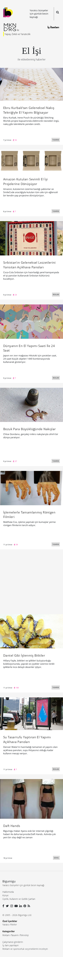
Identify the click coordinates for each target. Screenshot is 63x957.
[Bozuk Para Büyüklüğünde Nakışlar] (31, 404)
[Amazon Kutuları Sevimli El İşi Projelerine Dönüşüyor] (31, 160)
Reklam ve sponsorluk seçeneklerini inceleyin (25, 948)
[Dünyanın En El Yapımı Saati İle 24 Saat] (31, 321)
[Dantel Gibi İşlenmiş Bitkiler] (31, 631)
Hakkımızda (8, 891)
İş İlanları (53, 27)
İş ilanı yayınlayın (10, 945)
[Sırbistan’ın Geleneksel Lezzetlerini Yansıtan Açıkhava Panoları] (31, 238)
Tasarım (15, 935)
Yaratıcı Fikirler (9, 924)
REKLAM (56, 294)
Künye (5, 895)
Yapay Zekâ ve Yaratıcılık (17, 34)
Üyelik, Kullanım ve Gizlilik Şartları (18, 898)
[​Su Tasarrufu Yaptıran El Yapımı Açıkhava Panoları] (31, 713)
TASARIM (55, 140)
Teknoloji (24, 935)
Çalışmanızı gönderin (12, 941)
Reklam (6, 935)
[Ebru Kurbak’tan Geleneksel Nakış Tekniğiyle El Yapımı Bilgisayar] (31, 84)
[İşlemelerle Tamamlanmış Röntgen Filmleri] (31, 488)
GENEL (56, 858)
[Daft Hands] (31, 798)
